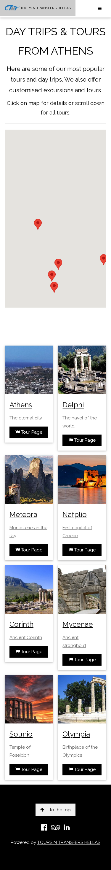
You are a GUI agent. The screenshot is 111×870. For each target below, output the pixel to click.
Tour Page (31, 432)
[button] (103, 260)
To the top (60, 809)
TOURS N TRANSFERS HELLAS (45, 8)
